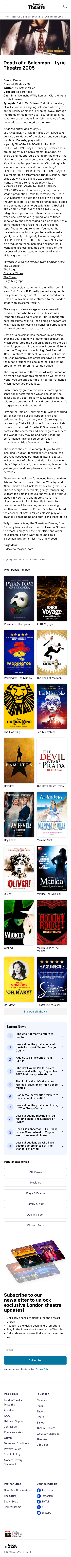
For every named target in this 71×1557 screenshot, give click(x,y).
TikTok (46, 1501)
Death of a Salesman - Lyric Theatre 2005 (43, 17)
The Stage (9, 269)
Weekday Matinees (48, 1433)
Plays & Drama (35, 1193)
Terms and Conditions (17, 1443)
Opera (40, 1417)
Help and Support (14, 1421)
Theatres (42, 1439)
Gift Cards (43, 1444)
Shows (41, 1411)
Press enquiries (13, 1432)
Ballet (40, 1422)
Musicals (35, 1182)
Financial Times (13, 273)
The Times (10, 277)
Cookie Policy (12, 1454)
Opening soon (35, 1214)
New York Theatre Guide (18, 1490)
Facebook (47, 1490)
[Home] (36, 6)
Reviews (16, 17)
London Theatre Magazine (13, 1402)
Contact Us (10, 1426)
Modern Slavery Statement (13, 1462)
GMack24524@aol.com (18, 549)
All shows (35, 1172)
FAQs (7, 1415)
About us (9, 1410)
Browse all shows (35, 1011)
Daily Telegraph (13, 281)
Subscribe (35, 1360)
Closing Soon (35, 1225)
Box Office (10, 1496)
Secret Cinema (12, 1507)
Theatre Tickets (46, 1428)
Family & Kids (35, 1203)
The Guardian (11, 265)
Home (7, 17)
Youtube (46, 1512)
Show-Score (11, 1501)
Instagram (47, 1496)
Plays (40, 1405)
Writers (8, 1438)
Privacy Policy (43, 1369)
